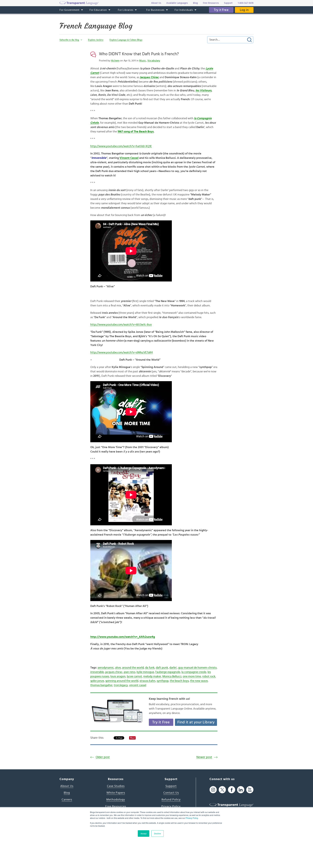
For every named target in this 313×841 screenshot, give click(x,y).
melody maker (152, 676)
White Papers (115, 792)
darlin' (173, 667)
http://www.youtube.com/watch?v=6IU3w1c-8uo (121, 324)
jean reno (129, 672)
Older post (103, 757)
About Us (66, 786)
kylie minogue (145, 672)
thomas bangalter (101, 685)
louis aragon (118, 676)
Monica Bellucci (171, 676)
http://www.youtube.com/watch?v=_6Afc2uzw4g (122, 636)
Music (142, 60)
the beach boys (179, 680)
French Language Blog (96, 26)
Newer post (204, 757)
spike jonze (97, 680)
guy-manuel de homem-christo (197, 667)
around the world (133, 667)
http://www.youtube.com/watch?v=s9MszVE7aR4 (121, 352)
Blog (67, 792)
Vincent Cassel (129, 158)
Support (171, 786)
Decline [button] (157, 833)
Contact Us (171, 792)
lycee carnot (134, 676)
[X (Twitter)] (222, 789)
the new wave (199, 680)
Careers (67, 799)
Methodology (115, 799)
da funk (150, 667)
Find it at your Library (196, 722)
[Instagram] (213, 789)
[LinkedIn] (240, 789)
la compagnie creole (193, 672)
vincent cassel (137, 685)
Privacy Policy (192, 818)
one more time (192, 676)
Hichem (115, 60)
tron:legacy (121, 685)
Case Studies (116, 786)
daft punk (162, 667)
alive (118, 667)
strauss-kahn (147, 680)
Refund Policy (171, 799)
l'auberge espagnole (167, 672)
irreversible (97, 672)
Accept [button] (144, 833)
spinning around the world (121, 680)
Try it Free (221, 10)
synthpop (163, 680)
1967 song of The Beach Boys (136, 131)
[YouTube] (249, 789)
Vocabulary (153, 60)
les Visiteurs (203, 90)
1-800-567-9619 (245, 3)
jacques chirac (113, 672)
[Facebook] (231, 789)
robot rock (208, 676)
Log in (244, 10)
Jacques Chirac (149, 77)
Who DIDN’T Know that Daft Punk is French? (139, 54)
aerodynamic (106, 667)
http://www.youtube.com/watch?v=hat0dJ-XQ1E (121, 146)
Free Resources (115, 806)
